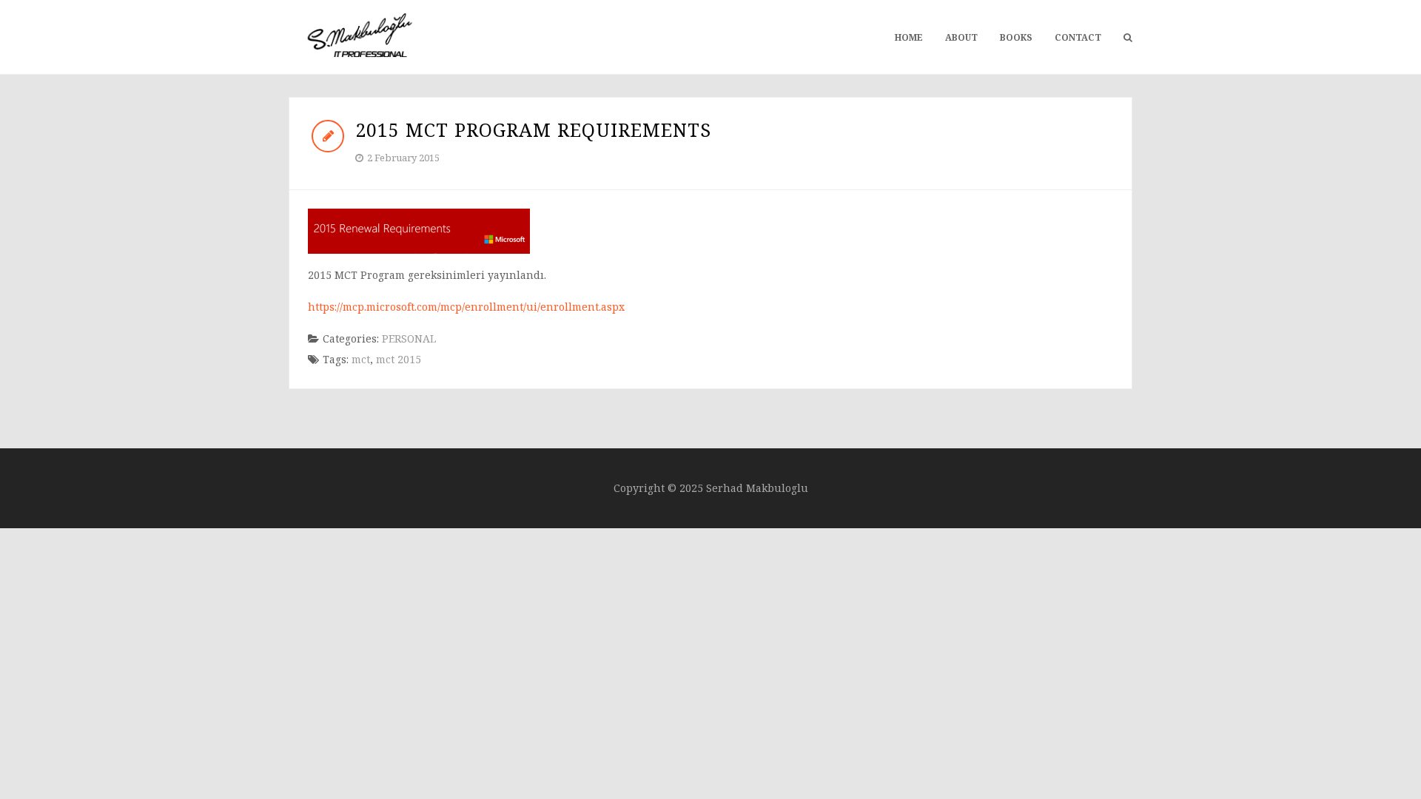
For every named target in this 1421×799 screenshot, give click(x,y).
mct (361, 359)
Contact (1078, 37)
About (961, 37)
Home (909, 37)
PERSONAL (409, 338)
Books (1016, 37)
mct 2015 (398, 359)
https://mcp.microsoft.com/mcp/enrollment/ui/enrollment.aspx (466, 307)
